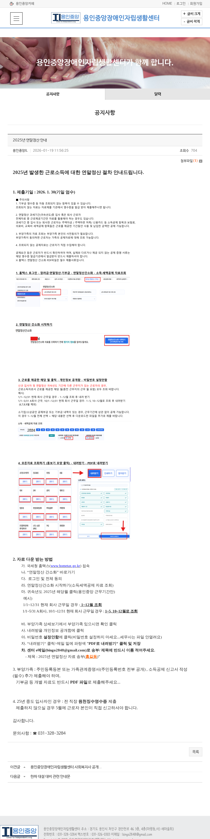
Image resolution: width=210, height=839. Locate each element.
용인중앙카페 (25, 4)
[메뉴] (16, 18)
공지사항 (52, 94)
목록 (195, 752)
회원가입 (196, 4)
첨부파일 (189, 161)
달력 (157, 94)
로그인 (181, 4)
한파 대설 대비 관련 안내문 (50, 776)
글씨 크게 (191, 14)
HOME (167, 4)
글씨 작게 (192, 21)
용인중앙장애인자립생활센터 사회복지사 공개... (66, 767)
